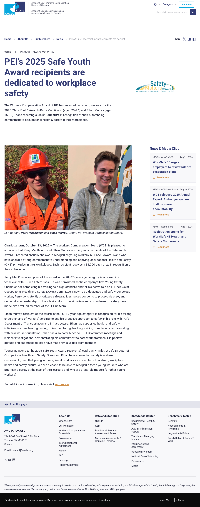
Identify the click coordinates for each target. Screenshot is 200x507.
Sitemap (63, 460)
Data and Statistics (107, 415)
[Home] (14, 8)
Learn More (165, 500)
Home (7, 39)
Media (134, 466)
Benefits (172, 421)
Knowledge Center (143, 415)
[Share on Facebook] (194, 39)
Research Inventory (141, 451)
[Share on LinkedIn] (189, 39)
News (59, 39)
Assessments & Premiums (176, 427)
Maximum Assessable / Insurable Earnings (108, 440)
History (62, 450)
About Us (23, 39)
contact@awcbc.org (22, 450)
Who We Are (65, 421)
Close (181, 500)
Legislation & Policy (178, 433)
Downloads (137, 461)
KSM (97, 425)
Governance (65, 438)
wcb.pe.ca (62, 384)
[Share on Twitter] (184, 39)
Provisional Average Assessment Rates (106, 432)
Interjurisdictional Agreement (68, 444)
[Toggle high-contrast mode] (155, 4)
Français (168, 4)
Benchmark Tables (179, 415)
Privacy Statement (68, 464)
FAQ (61, 455)
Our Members (42, 39)
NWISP (99, 421)
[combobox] (172, 12)
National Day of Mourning (144, 456)
